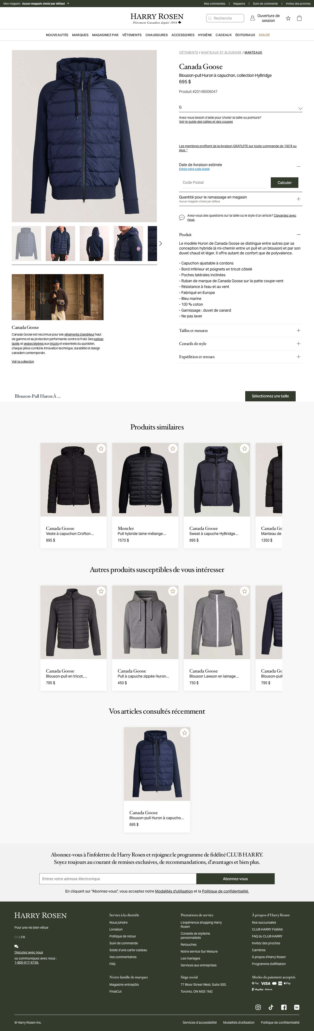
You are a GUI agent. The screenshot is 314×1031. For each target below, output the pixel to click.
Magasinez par (105, 35)
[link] (265, 18)
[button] (210, 18)
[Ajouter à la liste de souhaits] (101, 448)
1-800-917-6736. (26, 962)
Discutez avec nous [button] (28, 952)
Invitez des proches (298, 3)
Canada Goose (201, 67)
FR (23, 937)
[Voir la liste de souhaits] (288, 18)
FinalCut (115, 991)
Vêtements (188, 53)
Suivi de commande (265, 3)
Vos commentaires (123, 957)
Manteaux (253, 53)
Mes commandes (214, 3)
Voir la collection (23, 361)
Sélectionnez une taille (270, 396)
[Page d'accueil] (157, 18)
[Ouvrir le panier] (299, 18)
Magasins (239, 3)
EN (16, 937)
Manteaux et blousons (221, 53)
